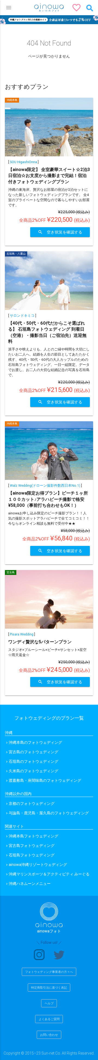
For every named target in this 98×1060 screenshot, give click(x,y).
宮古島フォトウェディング (31, 845)
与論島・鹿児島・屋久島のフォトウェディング (49, 813)
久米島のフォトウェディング (33, 770)
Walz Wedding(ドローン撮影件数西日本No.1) (45, 485)
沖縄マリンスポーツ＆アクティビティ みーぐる (49, 874)
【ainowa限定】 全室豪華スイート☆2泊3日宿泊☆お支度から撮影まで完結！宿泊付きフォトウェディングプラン (49, 175)
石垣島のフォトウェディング (33, 761)
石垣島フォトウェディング (31, 855)
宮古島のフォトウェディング (33, 751)
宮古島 (11, 572)
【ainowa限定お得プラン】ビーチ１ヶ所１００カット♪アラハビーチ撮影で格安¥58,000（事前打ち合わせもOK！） (48, 499)
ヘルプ (49, 1003)
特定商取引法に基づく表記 (49, 987)
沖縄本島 (12, 100)
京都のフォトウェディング (31, 803)
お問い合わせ (49, 1035)
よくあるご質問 (49, 1019)
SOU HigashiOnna (23, 162)
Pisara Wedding (21, 634)
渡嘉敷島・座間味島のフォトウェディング (45, 780)
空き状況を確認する (60, 232)
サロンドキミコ (22, 315)
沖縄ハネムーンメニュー (30, 883)
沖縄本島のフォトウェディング (35, 742)
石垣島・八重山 (16, 253)
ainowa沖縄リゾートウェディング (38, 864)
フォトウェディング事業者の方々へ (49, 972)
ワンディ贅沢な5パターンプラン (40, 641)
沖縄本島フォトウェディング (33, 836)
